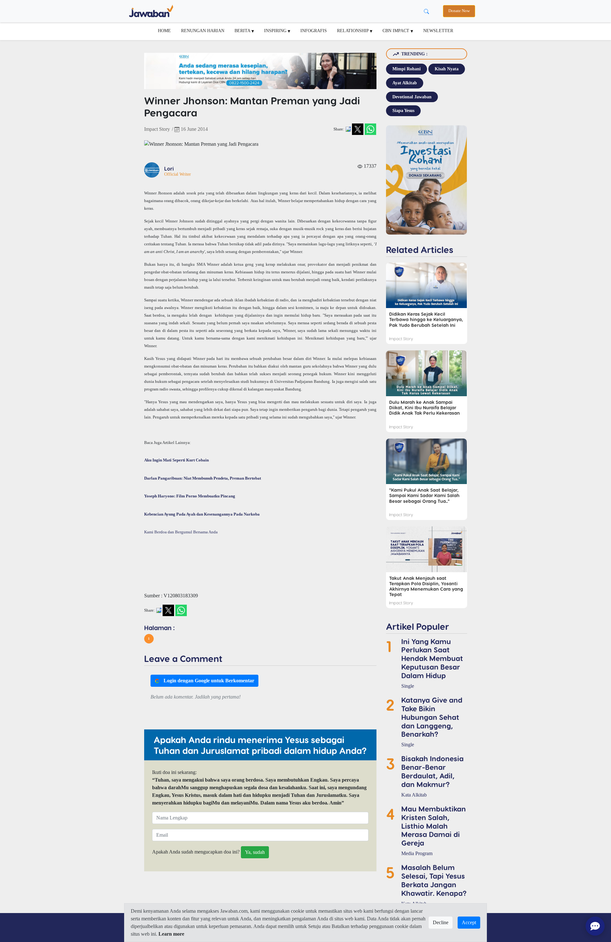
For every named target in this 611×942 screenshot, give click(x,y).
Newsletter (438, 30)
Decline (440, 922)
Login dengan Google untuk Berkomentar (208, 680)
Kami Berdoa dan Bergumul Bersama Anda (181, 532)
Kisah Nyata (447, 68)
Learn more (171, 934)
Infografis (313, 30)
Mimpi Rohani (406, 68)
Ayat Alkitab (404, 82)
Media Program (416, 853)
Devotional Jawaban (412, 96)
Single (407, 686)
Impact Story (157, 129)
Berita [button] (243, 30)
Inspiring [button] (276, 30)
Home (164, 30)
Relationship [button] (353, 30)
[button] (149, 638)
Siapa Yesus (403, 110)
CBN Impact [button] (397, 30)
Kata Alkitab (414, 795)
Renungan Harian (202, 30)
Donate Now (459, 11)
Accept (469, 922)
